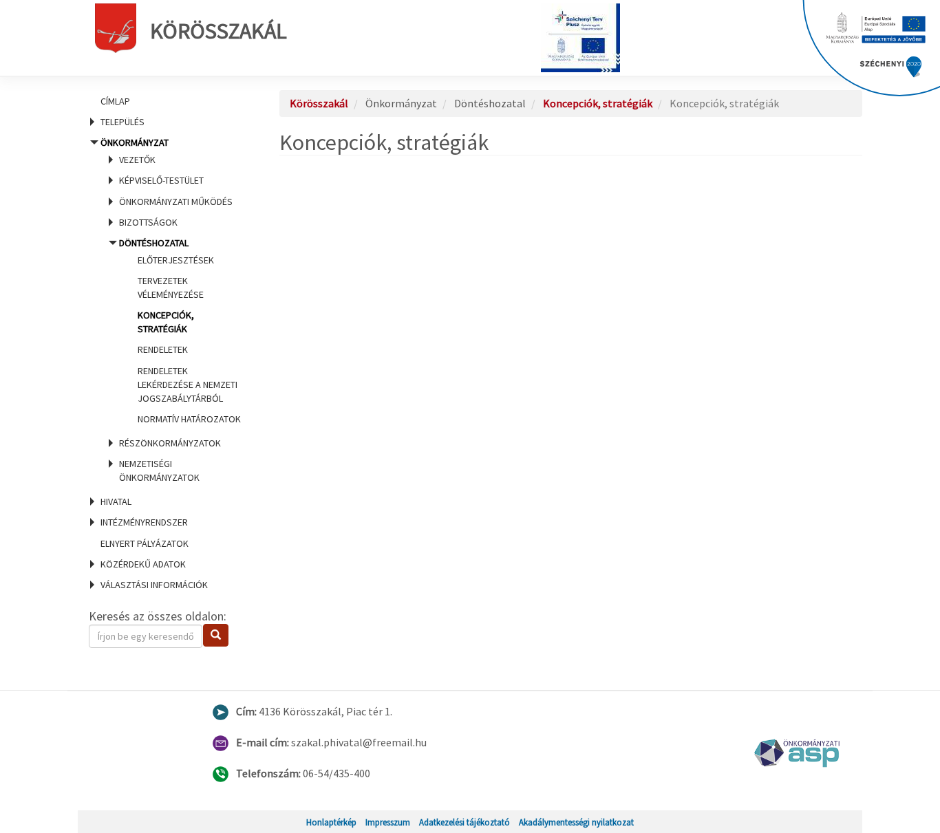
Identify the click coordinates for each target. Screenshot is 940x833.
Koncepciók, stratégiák (597, 103)
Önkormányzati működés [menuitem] (176, 201)
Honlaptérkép (331, 821)
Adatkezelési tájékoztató (464, 821)
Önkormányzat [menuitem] (167, 310)
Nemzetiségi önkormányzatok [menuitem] (159, 470)
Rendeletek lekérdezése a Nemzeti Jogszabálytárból (187, 384)
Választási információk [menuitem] (154, 584)
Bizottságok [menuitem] (148, 222)
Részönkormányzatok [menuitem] (170, 443)
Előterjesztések (176, 260)
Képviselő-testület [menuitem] (161, 180)
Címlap (115, 101)
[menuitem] (167, 101)
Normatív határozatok (189, 419)
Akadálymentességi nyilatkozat (576, 821)
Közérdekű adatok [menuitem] (143, 564)
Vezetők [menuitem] (137, 159)
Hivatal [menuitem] (115, 501)
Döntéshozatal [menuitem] (179, 331)
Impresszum (387, 821)
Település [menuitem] (122, 122)
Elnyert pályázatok (144, 543)
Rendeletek (163, 349)
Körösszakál (218, 31)
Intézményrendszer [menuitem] (144, 522)
